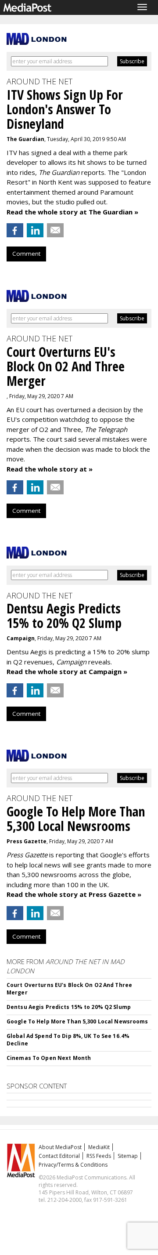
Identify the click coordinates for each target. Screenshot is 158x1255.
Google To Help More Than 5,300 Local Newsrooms (77, 1021)
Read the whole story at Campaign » (67, 671)
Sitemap (128, 1156)
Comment (26, 254)
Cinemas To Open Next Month (49, 1058)
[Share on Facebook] (15, 230)
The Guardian (25, 139)
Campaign (21, 638)
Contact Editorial (59, 1156)
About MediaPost (60, 1147)
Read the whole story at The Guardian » (72, 211)
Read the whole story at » (50, 468)
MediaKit (99, 1147)
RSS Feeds (98, 1156)
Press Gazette (27, 841)
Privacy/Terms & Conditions (73, 1164)
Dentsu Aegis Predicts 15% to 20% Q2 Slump (69, 1007)
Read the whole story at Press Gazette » (74, 894)
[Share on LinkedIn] (35, 230)
